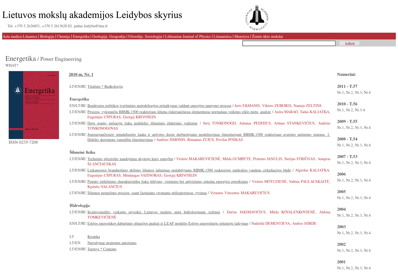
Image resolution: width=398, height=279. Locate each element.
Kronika (93, 236)
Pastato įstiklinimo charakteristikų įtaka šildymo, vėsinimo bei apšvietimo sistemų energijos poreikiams (167, 181)
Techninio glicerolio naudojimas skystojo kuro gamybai (130, 158)
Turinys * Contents (101, 248)
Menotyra (241, 36)
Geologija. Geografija (108, 36)
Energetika (81, 36)
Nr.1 (340, 92)
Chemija (63, 36)
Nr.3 (358, 92)
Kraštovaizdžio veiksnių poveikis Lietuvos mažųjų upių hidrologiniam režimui (153, 211)
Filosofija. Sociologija (145, 36)
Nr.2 (349, 92)
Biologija (47, 36)
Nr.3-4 (360, 109)
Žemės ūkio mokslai (267, 36)
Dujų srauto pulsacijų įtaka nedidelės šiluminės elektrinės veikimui (142, 123)
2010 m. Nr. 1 (81, 74)
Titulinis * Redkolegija (105, 86)
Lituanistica (222, 36)
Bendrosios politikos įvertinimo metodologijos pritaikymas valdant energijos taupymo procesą (159, 105)
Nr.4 (367, 92)
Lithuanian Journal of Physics (188, 36)
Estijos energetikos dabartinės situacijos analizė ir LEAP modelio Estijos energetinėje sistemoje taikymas (167, 223)
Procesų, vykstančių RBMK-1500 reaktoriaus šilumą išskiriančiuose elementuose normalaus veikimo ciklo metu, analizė (179, 111)
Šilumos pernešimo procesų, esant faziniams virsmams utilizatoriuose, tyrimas (147, 192)
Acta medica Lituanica (20, 36)
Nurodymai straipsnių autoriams (111, 242)
